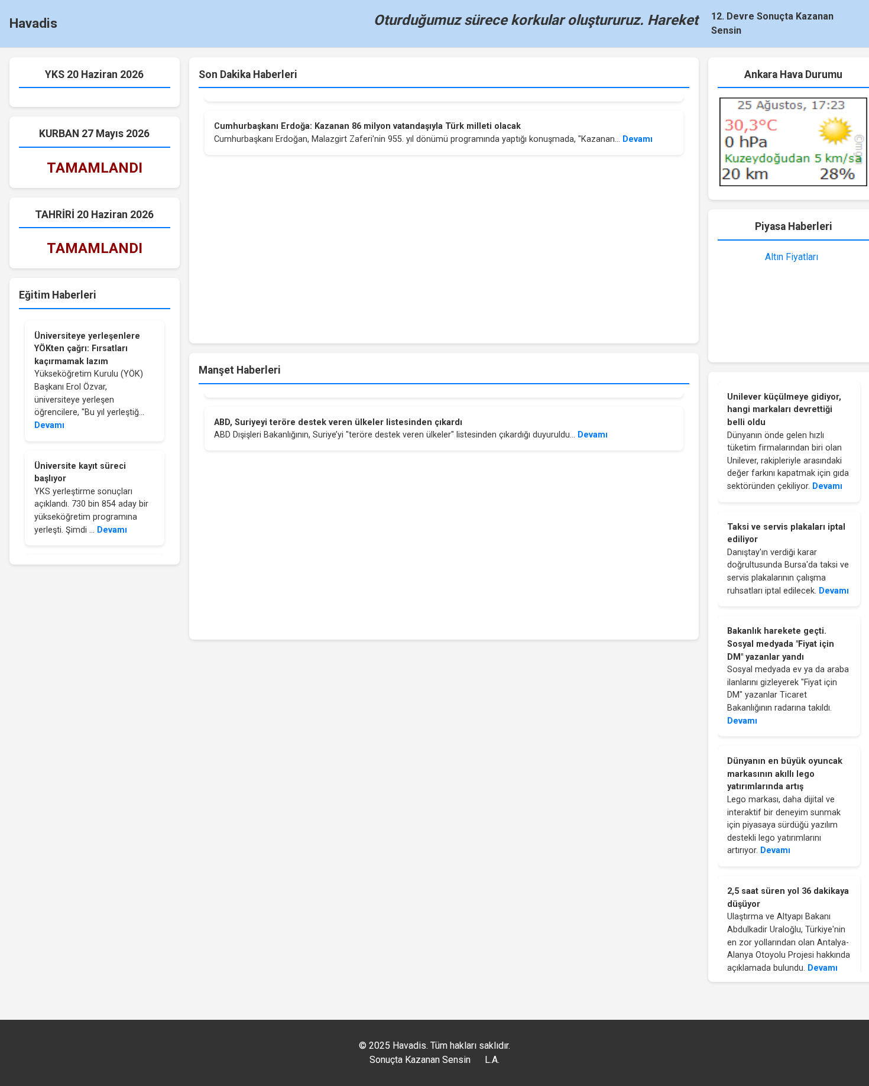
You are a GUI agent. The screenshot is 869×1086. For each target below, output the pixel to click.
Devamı (49, 425)
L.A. (492, 1059)
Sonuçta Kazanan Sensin (420, 1059)
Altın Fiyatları (791, 256)
